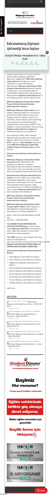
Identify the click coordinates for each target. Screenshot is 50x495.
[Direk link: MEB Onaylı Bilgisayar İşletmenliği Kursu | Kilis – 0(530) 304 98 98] (23, 321)
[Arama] (41, 2)
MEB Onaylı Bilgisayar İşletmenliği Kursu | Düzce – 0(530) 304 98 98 (24, 304)
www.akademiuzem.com (15, 187)
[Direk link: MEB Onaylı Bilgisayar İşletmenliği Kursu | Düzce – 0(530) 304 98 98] (17, 301)
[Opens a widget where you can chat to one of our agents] (41, 491)
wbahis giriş (11, 288)
